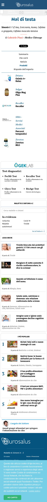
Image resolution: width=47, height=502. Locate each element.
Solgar (19, 89)
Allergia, (13, 289)
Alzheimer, (14, 326)
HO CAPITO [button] (12, 497)
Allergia (14, 414)
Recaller (20, 103)
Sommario (23, 54)
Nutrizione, (10, 308)
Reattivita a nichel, (26, 350)
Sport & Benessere (12, 26)
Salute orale (20, 308)
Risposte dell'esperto (23, 69)
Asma (19, 289)
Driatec (19, 75)
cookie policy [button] (34, 491)
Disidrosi (37, 350)
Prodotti (23, 65)
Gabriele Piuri (15, 37)
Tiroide (12, 255)
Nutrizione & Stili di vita (13, 22)
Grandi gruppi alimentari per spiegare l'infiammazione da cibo (20, 429)
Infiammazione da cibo (11, 328)
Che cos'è (23, 58)
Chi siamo (7, 456)
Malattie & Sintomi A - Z (14, 453)
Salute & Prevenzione (12, 12)
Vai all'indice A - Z (38, 231)
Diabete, (21, 326)
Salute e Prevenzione (32, 456)
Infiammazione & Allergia (13, 17)
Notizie (23, 62)
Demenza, (14, 307)
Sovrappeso (36, 365)
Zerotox (20, 139)
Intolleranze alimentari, (28, 412)
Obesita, (28, 365)
